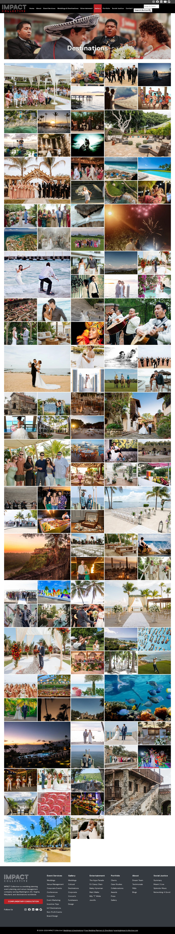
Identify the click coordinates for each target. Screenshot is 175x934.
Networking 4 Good (162, 892)
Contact (129, 8)
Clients (114, 880)
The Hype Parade (97, 880)
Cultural (71, 884)
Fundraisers (73, 900)
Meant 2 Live (159, 884)
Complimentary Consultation (23, 901)
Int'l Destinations (54, 908)
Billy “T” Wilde (95, 896)
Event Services (49, 8)
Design (71, 904)
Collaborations (117, 888)
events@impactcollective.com (126, 930)
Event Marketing (53, 900)
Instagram (154, 2)
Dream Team (137, 880)
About (38, 8)
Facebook (157, 2)
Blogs (134, 892)
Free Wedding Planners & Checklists (98, 930)
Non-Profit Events (54, 912)
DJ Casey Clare (96, 884)
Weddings (51, 880)
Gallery (98, 8)
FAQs (134, 888)
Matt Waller (94, 892)
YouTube (165, 2)
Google (169, 2)
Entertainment (86, 8)
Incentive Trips (53, 904)
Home (31, 8)
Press (113, 896)
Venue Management (55, 884)
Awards (114, 892)
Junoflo (93, 900)
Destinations (73, 888)
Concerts (51, 896)
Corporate (72, 892)
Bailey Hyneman (96, 888)
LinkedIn (161, 2)
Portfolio (106, 8)
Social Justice (118, 8)
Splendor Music (160, 888)
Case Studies (116, 884)
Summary (158, 880)
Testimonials (137, 884)
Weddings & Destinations (67, 8)
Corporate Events (54, 888)
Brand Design (52, 916)
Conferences (52, 892)
